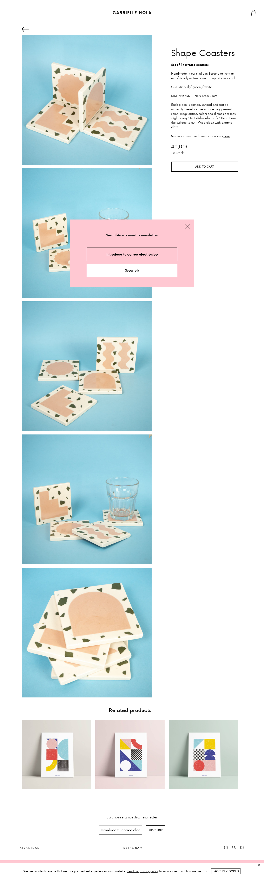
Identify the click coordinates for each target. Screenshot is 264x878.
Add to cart (204, 166)
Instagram (132, 848)
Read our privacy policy (142, 871)
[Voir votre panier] (254, 13)
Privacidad (29, 848)
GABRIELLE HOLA (132, 13)
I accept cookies (226, 871)
